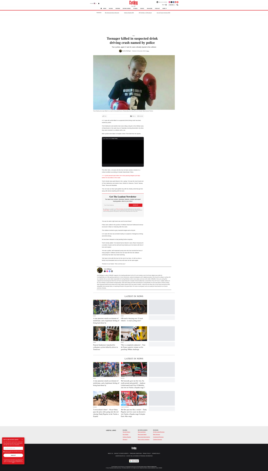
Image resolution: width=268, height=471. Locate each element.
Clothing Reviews (157, 439)
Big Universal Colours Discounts (112, 12)
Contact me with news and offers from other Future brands (13, 452)
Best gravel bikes (142, 434)
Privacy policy (147, 453)
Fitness (135, 8)
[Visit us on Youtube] (175, 2)
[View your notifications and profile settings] (98, 3)
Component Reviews (158, 437)
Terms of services (120, 209)
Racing (111, 8)
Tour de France (126, 432)
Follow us (134, 116)
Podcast (157, 8)
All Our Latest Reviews (158, 432)
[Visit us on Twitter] (171, 2)
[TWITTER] (105, 271)
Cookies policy (156, 453)
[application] (123, 152)
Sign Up (13, 455)
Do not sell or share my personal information (139, 455)
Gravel (142, 8)
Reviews (118, 8)
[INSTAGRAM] (107, 271)
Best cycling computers (143, 439)
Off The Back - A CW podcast (145, 12)
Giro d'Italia (125, 434)
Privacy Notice (106, 210)
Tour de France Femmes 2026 (163, 12)
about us (110, 453)
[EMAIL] (112, 271)
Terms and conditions (136, 453)
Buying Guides (127, 8)
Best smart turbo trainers (144, 437)
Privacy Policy (18, 460)
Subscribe (171, 4)
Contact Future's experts (121, 453)
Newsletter (141, 116)
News (104, 8)
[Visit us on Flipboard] (177, 2)
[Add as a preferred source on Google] (134, 460)
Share (105, 116)
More (164, 8)
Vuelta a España (127, 437)
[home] (101, 8)
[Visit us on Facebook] (173, 2)
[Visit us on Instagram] (169, 2)
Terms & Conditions (12, 461)
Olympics (125, 439)
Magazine (149, 8)
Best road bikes (142, 432)
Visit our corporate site (151, 466)
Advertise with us (120, 455)
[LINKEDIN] (110, 271)
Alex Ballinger (127, 51)
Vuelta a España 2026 (129, 12)
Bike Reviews (156, 434)
